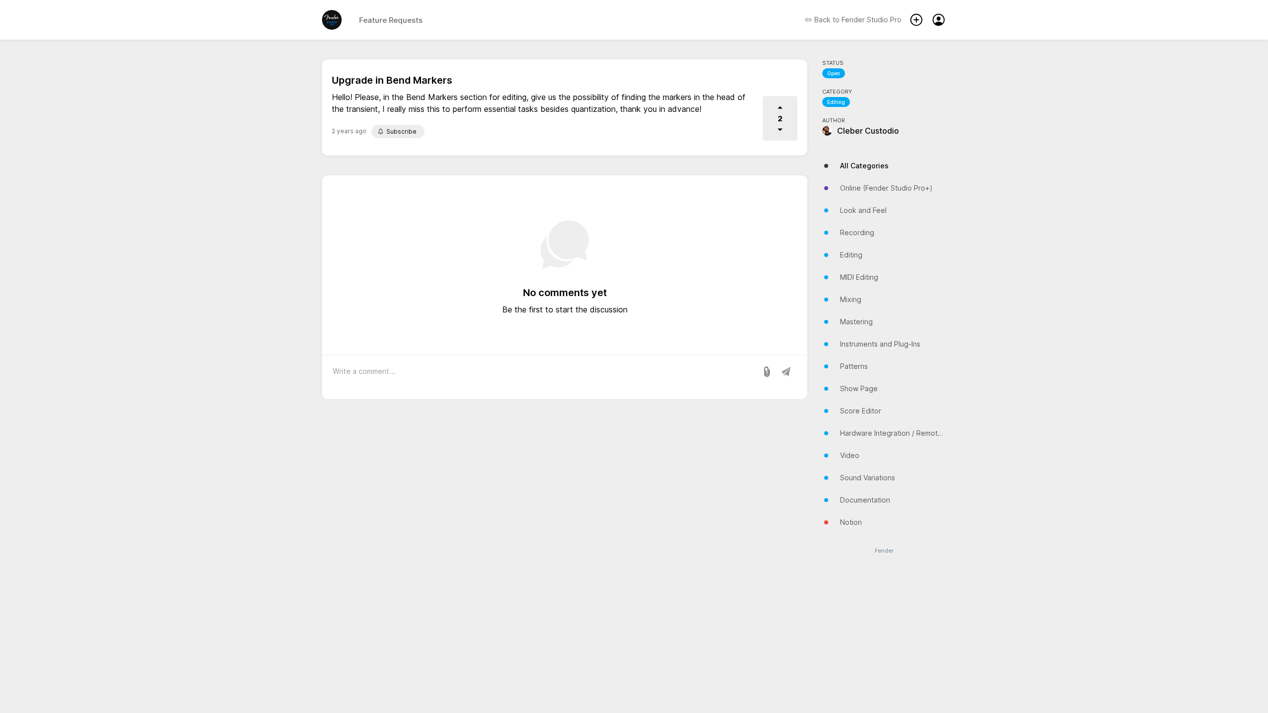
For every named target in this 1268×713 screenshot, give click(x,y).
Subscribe (401, 131)
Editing (836, 102)
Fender (884, 551)
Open (833, 73)
